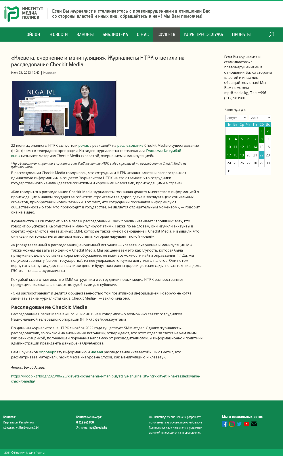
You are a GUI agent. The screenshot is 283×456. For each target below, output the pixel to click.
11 (235, 146)
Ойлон (34, 34)
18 (235, 155)
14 (255, 146)
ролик (83, 145)
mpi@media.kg (98, 427)
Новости (59, 34)
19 (242, 155)
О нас (143, 34)
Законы (85, 34)
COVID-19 (166, 34)
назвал (97, 352)
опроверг (47, 352)
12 (242, 146)
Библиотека (115, 34)
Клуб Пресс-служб (203, 34)
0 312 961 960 (85, 422)
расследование (130, 145)
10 (229, 146)
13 (248, 146)
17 (229, 155)
